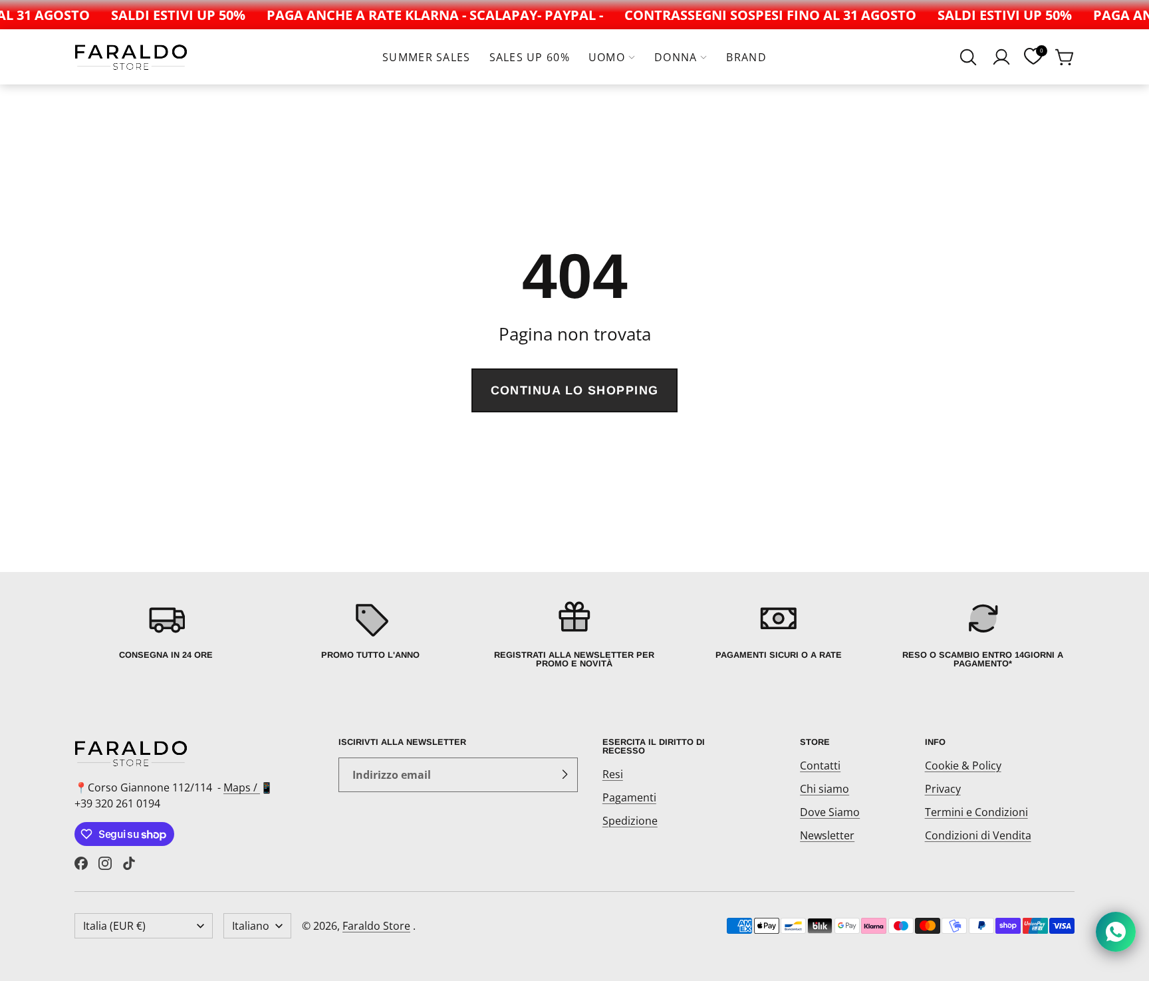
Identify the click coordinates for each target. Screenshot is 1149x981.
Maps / (241, 787)
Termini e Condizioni (976, 812)
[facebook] (81, 863)
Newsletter (827, 835)
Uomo (606, 57)
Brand (746, 57)
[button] (968, 57)
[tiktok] (129, 863)
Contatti (820, 765)
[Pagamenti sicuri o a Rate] (779, 633)
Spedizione (630, 820)
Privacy (943, 788)
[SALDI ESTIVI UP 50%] (170, 14)
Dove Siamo (830, 812)
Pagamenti (629, 797)
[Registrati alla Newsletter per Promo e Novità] (574, 633)
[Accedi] (1001, 57)
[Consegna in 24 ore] (165, 633)
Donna (675, 57)
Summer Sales (426, 57)
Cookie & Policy (963, 765)
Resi (612, 774)
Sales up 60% (529, 57)
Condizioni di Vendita (978, 835)
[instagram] (105, 863)
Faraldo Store (376, 925)
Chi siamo (824, 788)
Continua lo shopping (575, 390)
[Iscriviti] (564, 775)
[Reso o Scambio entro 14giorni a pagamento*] (983, 633)
